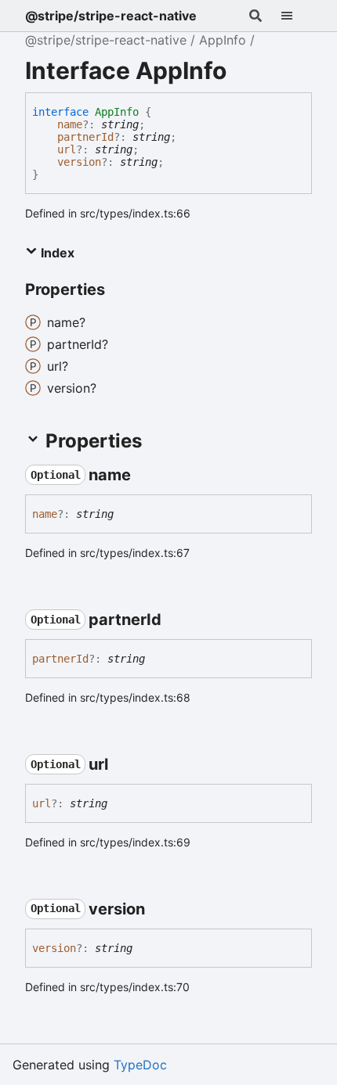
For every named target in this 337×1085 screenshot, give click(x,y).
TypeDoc (140, 1064)
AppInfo (222, 40)
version (79, 162)
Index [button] (56, 252)
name (69, 124)
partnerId (85, 137)
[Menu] (296, 15)
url (66, 149)
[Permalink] (145, 475)
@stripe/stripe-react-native (111, 15)
